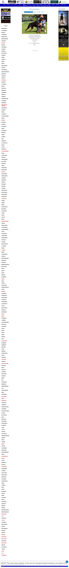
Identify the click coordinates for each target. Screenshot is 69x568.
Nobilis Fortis (4, 132)
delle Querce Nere (4, 65)
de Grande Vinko (4, 210)
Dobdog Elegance (4, 28)
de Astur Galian (4, 394)
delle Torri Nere (4, 373)
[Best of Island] (6, 21)
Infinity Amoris (4, 260)
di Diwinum (3, 77)
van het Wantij (4, 408)
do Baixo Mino (4, 425)
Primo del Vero (4, 324)
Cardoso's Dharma (4, 206)
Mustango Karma (4, 36)
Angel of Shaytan (4, 173)
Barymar (3, 268)
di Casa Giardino (4, 466)
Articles (49, 4)
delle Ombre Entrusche (5, 509)
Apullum (3, 61)
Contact (34, 5)
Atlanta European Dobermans (4, 105)
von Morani (3, 42)
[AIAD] (20, 1)
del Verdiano (4, 163)
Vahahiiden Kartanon (5, 98)
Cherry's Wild (4, 40)
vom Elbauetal (4, 293)
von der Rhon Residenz (5, 322)
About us (8, 4)
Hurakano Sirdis (4, 169)
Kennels (45, 4)
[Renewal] (12, 1)
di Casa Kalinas (4, 92)
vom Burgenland (4, 30)
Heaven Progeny (4, 167)
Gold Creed (3, 445)
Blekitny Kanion (4, 400)
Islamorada (3, 437)
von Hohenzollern (4, 155)
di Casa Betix (4, 371)
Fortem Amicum (4, 266)
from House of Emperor (5, 410)
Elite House (3, 32)
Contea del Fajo (4, 501)
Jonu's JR (3, 429)
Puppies (41, 4)
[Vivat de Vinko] (46, 1)
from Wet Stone (4, 53)
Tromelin (3, 305)
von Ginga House (4, 233)
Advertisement (25, 5)
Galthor (3, 487)
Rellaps (3, 392)
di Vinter (3, 289)
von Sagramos (4, 100)
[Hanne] (6, 14)
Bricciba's (3, 458)
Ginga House (4, 239)
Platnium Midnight (4, 237)
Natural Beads (4, 102)
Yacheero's (3, 431)
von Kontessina (4, 34)
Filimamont (3, 291)
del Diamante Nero (4, 175)
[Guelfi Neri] (29, 1)
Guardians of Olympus (5, 406)
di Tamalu (3, 200)
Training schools (63, 4)
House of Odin (4, 161)
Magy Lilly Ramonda (5, 38)
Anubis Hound (4, 73)
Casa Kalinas (4, 177)
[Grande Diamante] (63, 42)
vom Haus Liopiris (4, 69)
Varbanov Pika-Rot (5, 225)
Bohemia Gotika (4, 295)
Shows (16, 4)
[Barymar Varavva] (63, 32)
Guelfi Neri (3, 507)
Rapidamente (4, 462)
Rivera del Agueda (4, 159)
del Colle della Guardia (5, 258)
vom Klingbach (4, 555)
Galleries (57, 4)
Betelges (3, 57)
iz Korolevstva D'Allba (5, 363)
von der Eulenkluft (4, 254)
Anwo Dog (3, 526)
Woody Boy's (4, 375)
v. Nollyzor (3, 223)
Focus (2, 388)
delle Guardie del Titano (5, 71)
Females (28, 4)
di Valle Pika (3, 55)
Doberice (3, 443)
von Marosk (3, 136)
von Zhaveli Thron (4, 303)
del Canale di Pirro (4, 423)
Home (4, 4)
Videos (30, 5)
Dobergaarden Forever (5, 287)
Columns (53, 4)
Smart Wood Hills (4, 235)
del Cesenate (4, 262)
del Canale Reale (4, 468)
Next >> (36, 50)
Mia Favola (3, 120)
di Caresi (3, 460)
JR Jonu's (3, 520)
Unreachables (4, 522)
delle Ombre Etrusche (5, 221)
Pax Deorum (4, 369)
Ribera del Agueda (4, 528)
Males (24, 4)
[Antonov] (63, 18)
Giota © (38, 5)
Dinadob (3, 489)
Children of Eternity (5, 243)
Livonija (3, 427)
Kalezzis (3, 128)
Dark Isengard (4, 491)
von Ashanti (3, 470)
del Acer (3, 367)
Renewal (3, 165)
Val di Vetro (3, 67)
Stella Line (3, 493)
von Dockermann (4, 340)
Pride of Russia (4, 536)
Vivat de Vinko (4, 359)
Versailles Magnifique (5, 386)
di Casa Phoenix (4, 196)
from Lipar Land (4, 433)
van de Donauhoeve (5, 390)
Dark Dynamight (4, 311)
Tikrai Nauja (3, 157)
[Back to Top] (67, 562)
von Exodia (3, 532)
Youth (33, 4)
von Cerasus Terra (4, 142)
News (12, 4)
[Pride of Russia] (63, 1)
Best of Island (4, 88)
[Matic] (6, 10)
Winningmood (4, 90)
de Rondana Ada (4, 107)
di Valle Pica (3, 59)
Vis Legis (3, 231)
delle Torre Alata (4, 474)
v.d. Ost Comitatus (4, 227)
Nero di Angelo (4, 396)
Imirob (3, 138)
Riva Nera (3, 202)
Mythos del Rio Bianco (34, 9)
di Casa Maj (3, 188)
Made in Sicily (4, 140)
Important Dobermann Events (45, 5)
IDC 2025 (20, 5)
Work (20, 4)
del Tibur (3, 219)
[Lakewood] (37, 1)
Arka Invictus (4, 75)
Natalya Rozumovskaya (5, 264)
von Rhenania (4, 497)
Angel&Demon (4, 276)
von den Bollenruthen (5, 229)
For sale (37, 4)
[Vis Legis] (6, 17)
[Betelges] (54, 1)
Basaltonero (3, 94)
